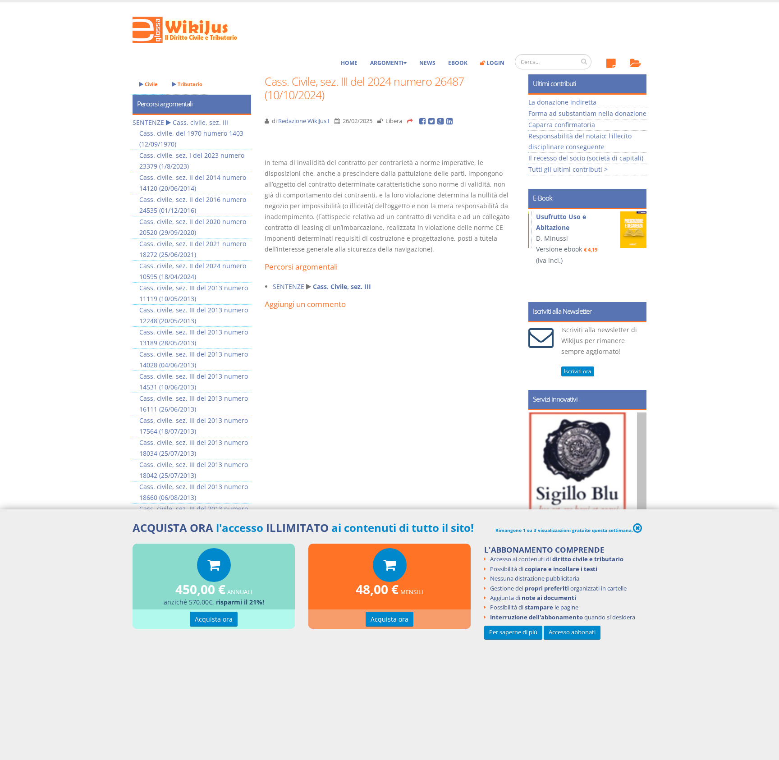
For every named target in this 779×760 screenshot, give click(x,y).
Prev (538, 252)
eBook (457, 63)
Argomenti (386, 63)
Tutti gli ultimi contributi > (568, 169)
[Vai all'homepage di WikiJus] (192, 29)
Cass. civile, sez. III (200, 122)
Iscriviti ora (577, 371)
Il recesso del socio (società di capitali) (585, 158)
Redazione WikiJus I (304, 121)
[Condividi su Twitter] (432, 121)
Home (349, 63)
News (427, 63)
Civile (150, 84)
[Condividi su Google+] (441, 121)
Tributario (189, 84)
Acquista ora (214, 619)
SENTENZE (288, 286)
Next (636, 252)
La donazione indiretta (562, 102)
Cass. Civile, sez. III (342, 286)
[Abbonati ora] (214, 567)
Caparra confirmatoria (561, 124)
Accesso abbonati (572, 632)
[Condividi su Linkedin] (450, 121)
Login (494, 63)
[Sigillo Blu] (595, 491)
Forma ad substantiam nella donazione (587, 113)
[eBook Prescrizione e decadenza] (551, 229)
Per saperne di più (513, 632)
